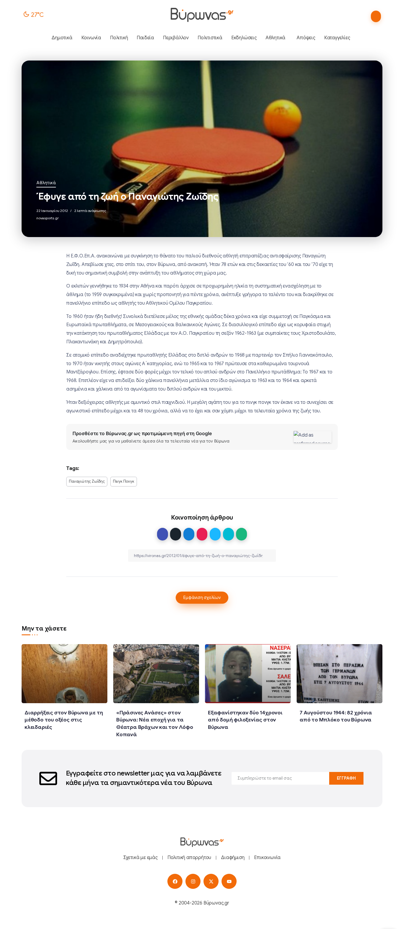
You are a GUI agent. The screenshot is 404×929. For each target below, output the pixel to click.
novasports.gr (47, 218)
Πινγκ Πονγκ (123, 481)
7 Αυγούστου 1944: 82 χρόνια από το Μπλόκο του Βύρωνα (336, 716)
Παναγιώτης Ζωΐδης (87, 481)
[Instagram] (193, 881)
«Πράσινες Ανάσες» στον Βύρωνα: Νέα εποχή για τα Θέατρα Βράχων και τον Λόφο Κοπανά (154, 723)
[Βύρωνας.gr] (202, 15)
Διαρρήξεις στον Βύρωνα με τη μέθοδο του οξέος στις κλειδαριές (64, 719)
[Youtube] (229, 881)
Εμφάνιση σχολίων (202, 597)
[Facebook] (174, 881)
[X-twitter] (211, 881)
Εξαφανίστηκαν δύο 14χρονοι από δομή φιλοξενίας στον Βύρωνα (245, 719)
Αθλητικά (46, 182)
